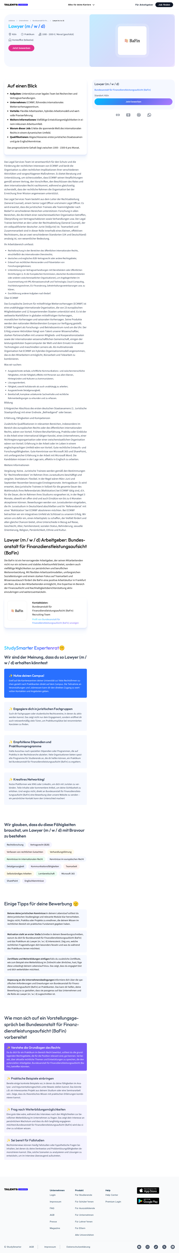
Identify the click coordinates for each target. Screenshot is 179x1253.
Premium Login (113, 1201)
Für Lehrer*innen (84, 1221)
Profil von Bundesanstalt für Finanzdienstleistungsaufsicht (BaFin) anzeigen (55, 621)
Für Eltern (80, 1228)
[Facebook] (139, 1247)
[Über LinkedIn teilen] (139, 115)
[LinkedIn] (173, 1247)
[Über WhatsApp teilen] (149, 115)
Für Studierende (83, 1195)
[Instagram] (147, 1247)
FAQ (52, 1208)
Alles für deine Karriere (79, 4)
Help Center (111, 1195)
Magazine (55, 1228)
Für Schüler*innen (84, 1201)
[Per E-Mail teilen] (128, 115)
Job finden (164, 4)
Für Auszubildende (85, 1208)
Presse (53, 1221)
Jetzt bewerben (21, 48)
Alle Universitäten (84, 1234)
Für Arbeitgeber (144, 4)
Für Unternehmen (84, 1214)
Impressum (55, 1201)
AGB (52, 1214)
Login (53, 1195)
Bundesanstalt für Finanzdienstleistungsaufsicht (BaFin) (122, 90)
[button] (118, 115)
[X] (164, 1247)
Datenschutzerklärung (78, 1246)
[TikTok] (156, 1247)
